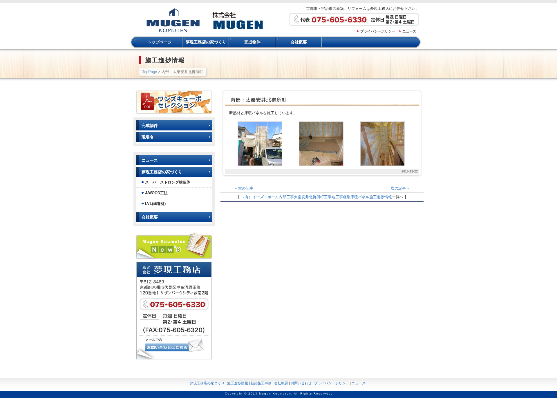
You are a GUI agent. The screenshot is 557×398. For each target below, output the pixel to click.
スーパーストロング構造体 (167, 182)
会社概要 (299, 42)
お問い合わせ (301, 383)
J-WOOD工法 (156, 193)
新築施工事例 (261, 383)
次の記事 (400, 188)
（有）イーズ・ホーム (260, 197)
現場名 (148, 137)
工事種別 (342, 197)
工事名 (329, 197)
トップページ (159, 42)
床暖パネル (359, 197)
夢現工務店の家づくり (206, 42)
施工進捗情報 (380, 197)
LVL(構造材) (155, 203)
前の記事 (244, 188)
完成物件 (252, 42)
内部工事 (286, 197)
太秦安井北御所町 (309, 197)
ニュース (409, 31)
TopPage (149, 72)
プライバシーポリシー (377, 31)
